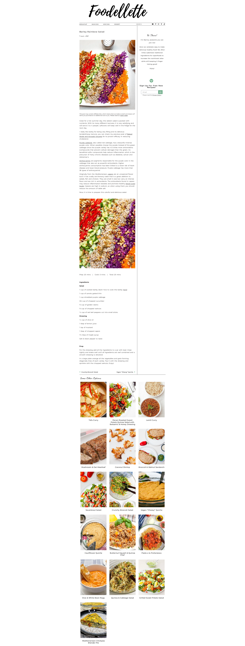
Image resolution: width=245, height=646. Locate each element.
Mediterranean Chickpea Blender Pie (93, 642)
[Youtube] (153, 24)
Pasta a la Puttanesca (152, 553)
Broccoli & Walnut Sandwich (152, 467)
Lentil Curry (151, 420)
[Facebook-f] (161, 24)
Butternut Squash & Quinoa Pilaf (122, 554)
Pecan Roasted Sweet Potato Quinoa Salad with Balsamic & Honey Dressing (122, 422)
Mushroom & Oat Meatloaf (93, 467)
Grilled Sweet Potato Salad (151, 598)
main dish (85, 36)
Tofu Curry (93, 420)
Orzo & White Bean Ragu (93, 598)
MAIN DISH (95, 24)
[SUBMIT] (160, 92)
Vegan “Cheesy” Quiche (151, 510)
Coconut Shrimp (122, 467)
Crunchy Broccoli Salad (122, 510)
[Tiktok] (164, 24)
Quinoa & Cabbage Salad (122, 598)
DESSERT (117, 24)
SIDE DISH (106, 24)
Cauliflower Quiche (93, 553)
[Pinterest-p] (156, 24)
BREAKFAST (83, 24)
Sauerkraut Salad (93, 510)
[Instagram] (159, 24)
